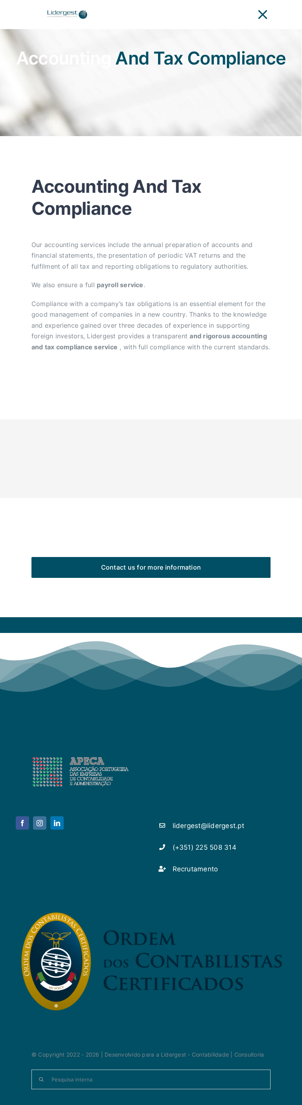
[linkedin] (57, 823)
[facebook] (22, 823)
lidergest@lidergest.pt (208, 826)
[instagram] (39, 823)
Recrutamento (195, 869)
